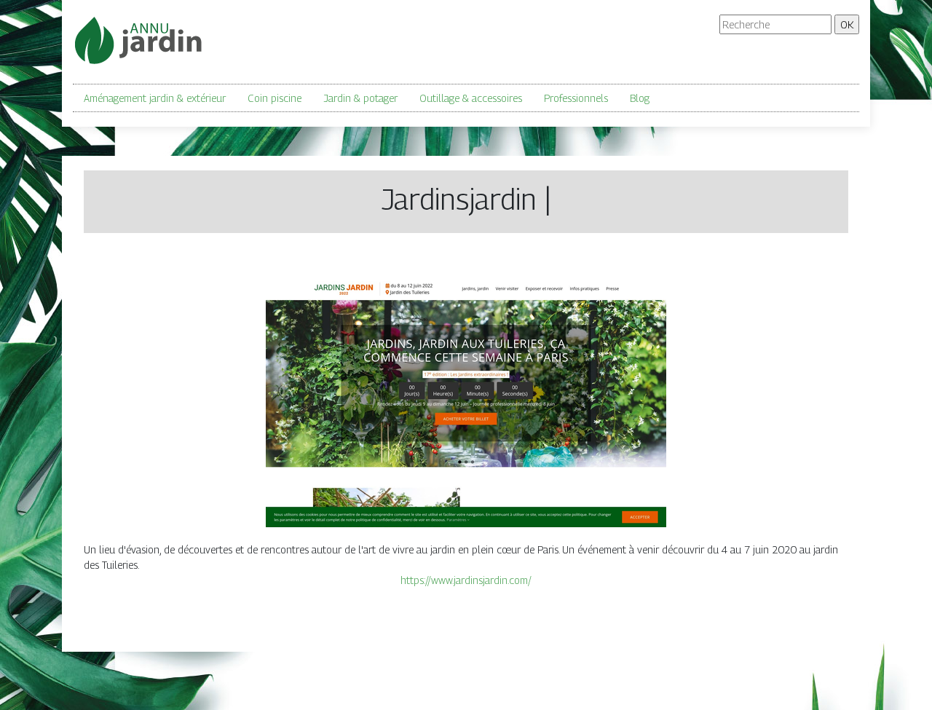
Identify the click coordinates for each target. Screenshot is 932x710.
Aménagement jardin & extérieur (155, 98)
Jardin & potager (360, 98)
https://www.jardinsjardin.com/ (466, 580)
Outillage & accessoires (470, 98)
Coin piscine (274, 98)
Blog (639, 98)
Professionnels (576, 98)
